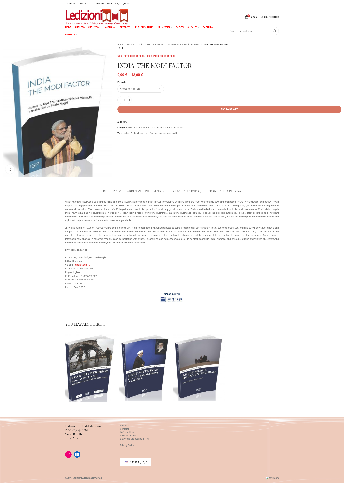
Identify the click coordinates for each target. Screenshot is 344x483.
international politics (169, 133)
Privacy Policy (127, 445)
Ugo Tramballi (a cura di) (130, 55)
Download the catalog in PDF (134, 438)
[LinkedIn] (77, 454)
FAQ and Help (127, 432)
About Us (124, 425)
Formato (121, 82)
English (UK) (137, 462)
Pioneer (153, 133)
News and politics (135, 44)
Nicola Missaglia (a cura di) (160, 55)
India (126, 133)
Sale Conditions (128, 435)
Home (120, 44)
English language (139, 133)
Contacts (124, 429)
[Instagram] (68, 454)
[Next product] (126, 48)
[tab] (112, 189)
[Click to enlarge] (9, 169)
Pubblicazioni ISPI (83, 264)
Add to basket (229, 109)
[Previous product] (119, 48)
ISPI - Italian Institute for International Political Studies (173, 44)
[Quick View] (79, 384)
